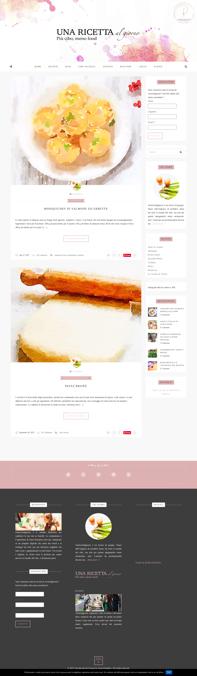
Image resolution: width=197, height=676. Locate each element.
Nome (150, 101)
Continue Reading (76, 238)
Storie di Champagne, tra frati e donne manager (170, 337)
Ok (169, 672)
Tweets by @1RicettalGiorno (148, 562)
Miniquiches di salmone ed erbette (76, 208)
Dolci (150, 266)
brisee (64, 255)
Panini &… (153, 270)
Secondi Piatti (155, 258)
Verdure (152, 262)
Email (151, 122)
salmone (80, 255)
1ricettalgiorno (77, 194)
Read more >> (159, 224)
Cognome (152, 112)
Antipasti (76, 200)
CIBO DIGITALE (87, 67)
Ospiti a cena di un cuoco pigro (169, 323)
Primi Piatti (154, 254)
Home (38, 67)
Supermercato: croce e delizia (171, 351)
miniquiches (72, 255)
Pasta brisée (76, 386)
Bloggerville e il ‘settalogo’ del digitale (172, 364)
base (61, 432)
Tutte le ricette (155, 246)
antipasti (58, 255)
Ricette (53, 67)
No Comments (42, 255)
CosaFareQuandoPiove (76, 378)
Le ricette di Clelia (157, 273)
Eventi (158, 67)
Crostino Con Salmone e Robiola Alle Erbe (172, 310)
